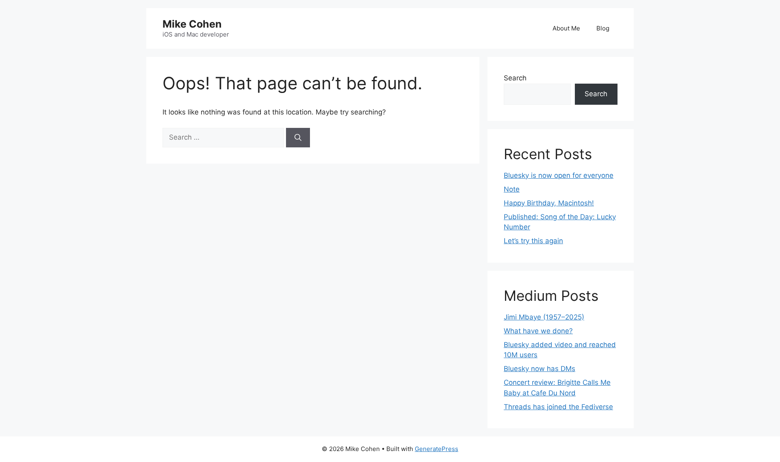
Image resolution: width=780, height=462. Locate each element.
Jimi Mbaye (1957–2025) (544, 317)
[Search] (298, 137)
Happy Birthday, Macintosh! (549, 203)
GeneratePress (436, 449)
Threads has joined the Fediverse (558, 407)
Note (512, 189)
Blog (602, 28)
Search (515, 78)
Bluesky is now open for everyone (558, 175)
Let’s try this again (533, 241)
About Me (566, 28)
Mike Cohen (192, 24)
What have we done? (538, 331)
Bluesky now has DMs (539, 369)
